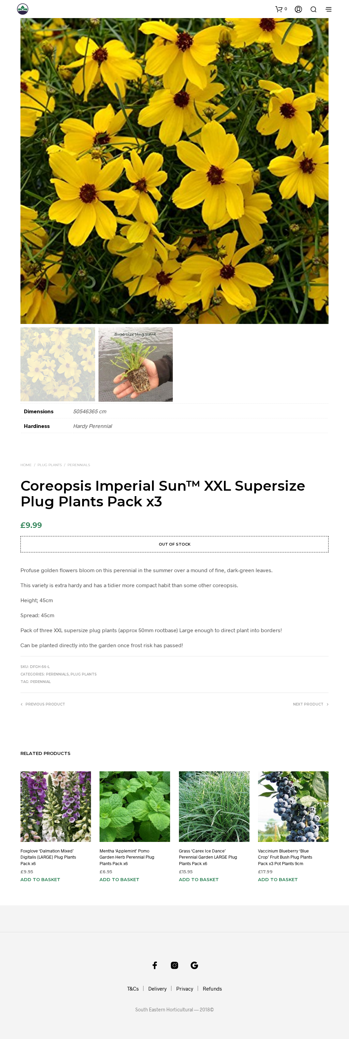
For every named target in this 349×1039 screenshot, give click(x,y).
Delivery (157, 988)
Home (26, 465)
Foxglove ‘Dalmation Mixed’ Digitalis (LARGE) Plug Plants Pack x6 (48, 857)
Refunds (212, 988)
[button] (281, 8)
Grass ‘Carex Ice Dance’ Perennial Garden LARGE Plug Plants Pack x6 (208, 857)
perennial (40, 682)
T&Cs (133, 988)
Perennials (78, 465)
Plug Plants (49, 465)
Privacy (184, 988)
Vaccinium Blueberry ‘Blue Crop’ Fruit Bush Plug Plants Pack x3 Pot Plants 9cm (285, 857)
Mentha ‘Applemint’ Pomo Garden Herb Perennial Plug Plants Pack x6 (127, 857)
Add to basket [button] (40, 879)
